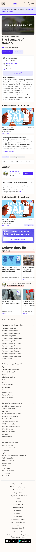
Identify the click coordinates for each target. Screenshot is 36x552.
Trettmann (6, 468)
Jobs (18, 498)
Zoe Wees (5, 450)
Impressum (18, 513)
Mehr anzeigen (8, 151)
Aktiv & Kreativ (7, 385)
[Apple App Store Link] (11, 541)
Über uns (18, 501)
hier (20, 192)
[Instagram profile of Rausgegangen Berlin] (14, 531)
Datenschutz (18, 516)
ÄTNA (4, 466)
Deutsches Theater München (12, 414)
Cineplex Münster (8, 431)
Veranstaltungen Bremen (11, 333)
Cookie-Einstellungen (18, 522)
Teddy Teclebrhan (8, 458)
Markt (4, 382)
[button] (18, 73)
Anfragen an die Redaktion (18, 496)
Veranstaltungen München (11, 353)
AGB (18, 525)
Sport (4, 367)
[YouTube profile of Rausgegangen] (21, 531)
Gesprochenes (7, 392)
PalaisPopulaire (11, 63)
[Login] (29, 3)
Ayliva (4, 453)
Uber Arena (6, 411)
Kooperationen (18, 490)
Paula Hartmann (8, 471)
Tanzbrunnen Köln (8, 408)
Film (3, 379)
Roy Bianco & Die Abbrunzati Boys (14, 455)
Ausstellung (5, 157)
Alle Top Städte (7, 359)
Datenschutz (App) (18, 519)
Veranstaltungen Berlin (10, 328)
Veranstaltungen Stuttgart (11, 356)
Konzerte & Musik (8, 372)
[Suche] (24, 3)
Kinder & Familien (8, 377)
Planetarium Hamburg (10, 416)
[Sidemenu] (32, 3)
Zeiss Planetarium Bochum (11, 421)
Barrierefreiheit (18, 504)
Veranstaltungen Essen (10, 341)
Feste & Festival (8, 395)
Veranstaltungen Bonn (10, 330)
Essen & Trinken (8, 397)
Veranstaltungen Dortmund (12, 338)
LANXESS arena (7, 429)
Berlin (4, 319)
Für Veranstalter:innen (18, 487)
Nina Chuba (6, 463)
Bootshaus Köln (7, 419)
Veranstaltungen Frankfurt (11, 343)
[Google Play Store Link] (24, 541)
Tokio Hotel (6, 473)
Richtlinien (18, 510)
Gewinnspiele (18, 507)
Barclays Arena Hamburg (11, 426)
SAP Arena (5, 434)
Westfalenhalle (7, 437)
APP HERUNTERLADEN (22, 239)
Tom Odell (5, 476)
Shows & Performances (10, 369)
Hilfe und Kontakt (18, 484)
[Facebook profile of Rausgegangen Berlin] (18, 531)
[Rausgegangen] (3, 3)
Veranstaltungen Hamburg (11, 346)
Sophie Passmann (8, 445)
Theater (5, 390)
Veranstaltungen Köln (9, 336)
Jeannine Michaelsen (9, 448)
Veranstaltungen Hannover (11, 348)
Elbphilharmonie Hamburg (11, 406)
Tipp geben (18, 493)
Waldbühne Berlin (8, 424)
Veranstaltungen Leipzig (10, 351)
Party (4, 374)
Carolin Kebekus (8, 460)
